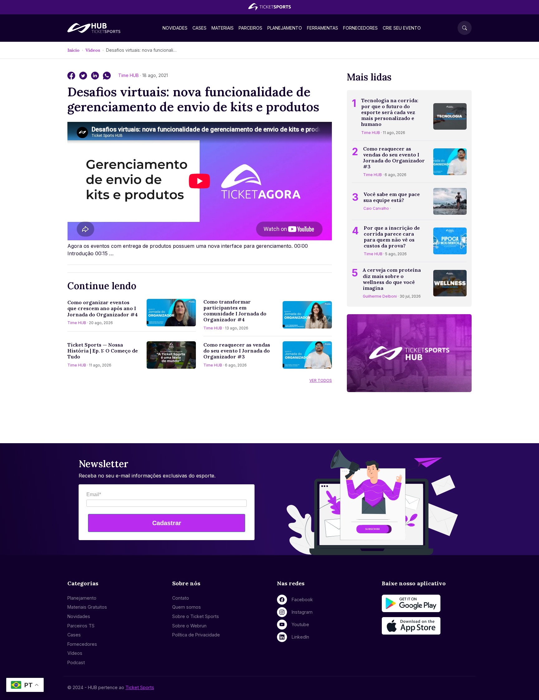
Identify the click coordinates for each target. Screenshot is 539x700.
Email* (93, 494)
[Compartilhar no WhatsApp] (107, 75)
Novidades (175, 28)
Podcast (76, 662)
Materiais (222, 28)
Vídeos (92, 50)
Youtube (300, 624)
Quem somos (186, 607)
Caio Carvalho (376, 208)
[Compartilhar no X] (84, 75)
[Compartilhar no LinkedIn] (95, 75)
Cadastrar (166, 523)
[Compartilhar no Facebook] (72, 75)
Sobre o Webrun (189, 625)
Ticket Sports (139, 687)
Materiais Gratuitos (87, 607)
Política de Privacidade (196, 634)
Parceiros (250, 28)
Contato (180, 598)
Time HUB (129, 75)
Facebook (302, 599)
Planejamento (284, 28)
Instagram (302, 612)
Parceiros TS (81, 625)
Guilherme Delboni (380, 296)
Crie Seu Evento (402, 28)
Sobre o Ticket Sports (195, 616)
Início (73, 50)
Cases (199, 28)
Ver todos (320, 380)
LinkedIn (300, 637)
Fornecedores (360, 28)
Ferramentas (322, 28)
